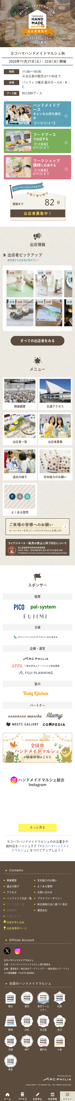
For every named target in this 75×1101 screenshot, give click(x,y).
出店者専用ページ (17, 928)
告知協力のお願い (47, 880)
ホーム (7, 1098)
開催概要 (12, 880)
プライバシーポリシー (49, 898)
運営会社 (42, 910)
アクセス (22, 1098)
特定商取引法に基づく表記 (52, 904)
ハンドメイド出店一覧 (19, 898)
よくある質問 (44, 886)
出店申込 (37, 1098)
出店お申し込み (15, 922)
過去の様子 (13, 886)
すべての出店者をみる (37, 341)
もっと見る (37, 827)
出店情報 (52, 1098)
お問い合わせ (44, 892)
